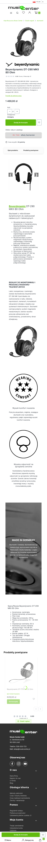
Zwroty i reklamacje (17, 800)
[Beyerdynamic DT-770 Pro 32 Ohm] (21, 673)
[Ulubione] (23, 12)
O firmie (13, 781)
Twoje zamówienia (16, 826)
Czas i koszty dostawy (18, 796)
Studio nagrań (29, 20)
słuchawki (40, 20)
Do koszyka (13, 701)
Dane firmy (14, 776)
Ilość (8, 107)
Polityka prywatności (17, 813)
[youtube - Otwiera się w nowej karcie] (25, 764)
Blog (11, 783)
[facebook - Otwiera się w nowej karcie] (12, 763)
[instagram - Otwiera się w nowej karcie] (18, 763)
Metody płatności (16, 793)
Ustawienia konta (16, 828)
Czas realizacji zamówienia (20, 798)
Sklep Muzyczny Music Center (12, 20)
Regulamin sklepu (16, 811)
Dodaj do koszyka (21, 122)
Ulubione (13, 830)
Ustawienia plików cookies (20, 815)
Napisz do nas (15, 778)
